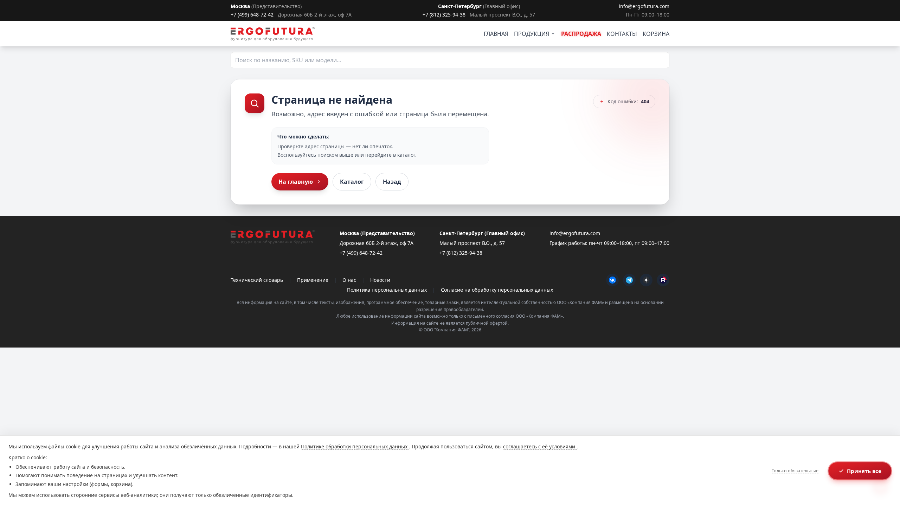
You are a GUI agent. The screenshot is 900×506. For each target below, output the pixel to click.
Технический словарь (257, 280)
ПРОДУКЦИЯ (531, 34)
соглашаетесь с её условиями (540, 446)
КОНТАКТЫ (622, 34)
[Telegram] (629, 280)
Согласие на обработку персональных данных (497, 289)
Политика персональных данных (387, 289)
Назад (392, 182)
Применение (312, 280)
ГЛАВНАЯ (496, 34)
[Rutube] (663, 280)
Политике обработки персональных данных (355, 446)
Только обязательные (795, 471)
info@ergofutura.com (644, 6)
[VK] (612, 280)
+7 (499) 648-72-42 (252, 14)
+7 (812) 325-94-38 (444, 14)
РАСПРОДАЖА (581, 34)
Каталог (352, 182)
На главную (295, 182)
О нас (349, 280)
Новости (380, 280)
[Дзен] (646, 280)
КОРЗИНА (656, 34)
